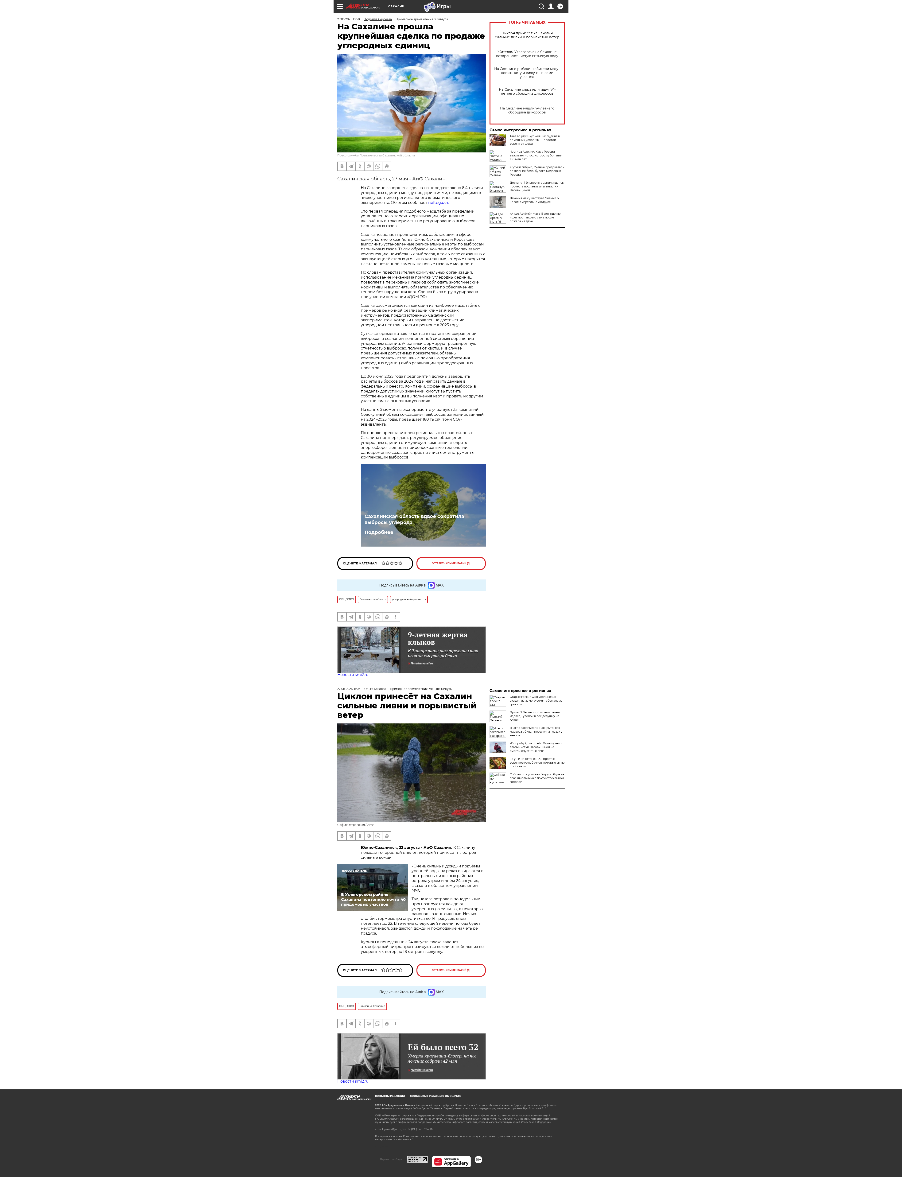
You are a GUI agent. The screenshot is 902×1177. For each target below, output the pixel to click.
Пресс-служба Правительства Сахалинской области (376, 155)
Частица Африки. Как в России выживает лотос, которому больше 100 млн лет (535, 155)
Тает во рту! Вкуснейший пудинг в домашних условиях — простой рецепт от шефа (535, 139)
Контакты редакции (390, 1096)
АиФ (370, 825)
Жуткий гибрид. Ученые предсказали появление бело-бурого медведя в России (537, 170)
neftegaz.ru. (439, 202)
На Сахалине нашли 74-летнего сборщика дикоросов (527, 110)
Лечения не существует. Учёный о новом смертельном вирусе (534, 200)
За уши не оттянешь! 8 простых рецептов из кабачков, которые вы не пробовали (537, 762)
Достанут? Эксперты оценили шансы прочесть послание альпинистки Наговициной (537, 186)
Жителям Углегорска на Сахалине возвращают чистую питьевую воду (527, 54)
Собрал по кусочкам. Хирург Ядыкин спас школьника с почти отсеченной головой (537, 778)
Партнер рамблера (391, 1159)
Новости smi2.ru (353, 674)
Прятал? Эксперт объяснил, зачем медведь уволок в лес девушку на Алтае (535, 716)
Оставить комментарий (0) (451, 563)
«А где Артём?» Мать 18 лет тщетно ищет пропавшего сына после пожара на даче (535, 217)
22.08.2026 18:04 (349, 689)
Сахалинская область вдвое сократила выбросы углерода (414, 519)
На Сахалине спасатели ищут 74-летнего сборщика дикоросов (527, 92)
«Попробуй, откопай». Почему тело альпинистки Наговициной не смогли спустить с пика (536, 747)
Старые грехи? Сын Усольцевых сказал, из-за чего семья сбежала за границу (536, 700)
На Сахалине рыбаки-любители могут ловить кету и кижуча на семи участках (527, 73)
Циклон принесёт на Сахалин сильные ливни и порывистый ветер (527, 35)
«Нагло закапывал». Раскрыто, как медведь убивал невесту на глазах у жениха (536, 731)
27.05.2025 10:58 (348, 19)
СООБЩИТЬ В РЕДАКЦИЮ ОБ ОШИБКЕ (435, 1096)
